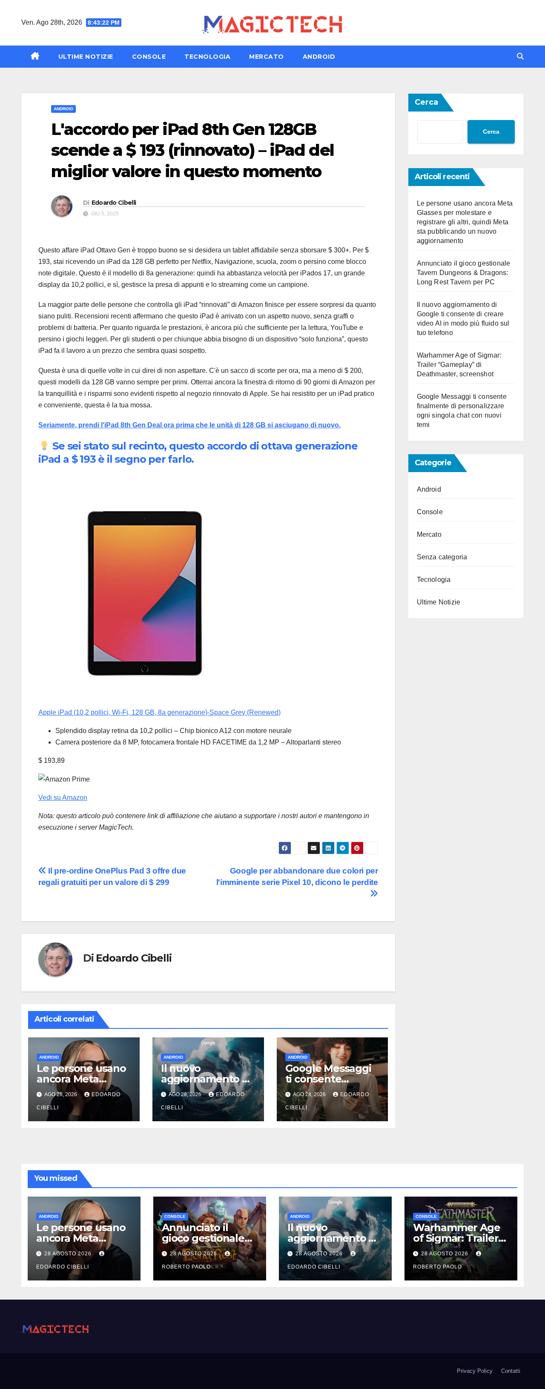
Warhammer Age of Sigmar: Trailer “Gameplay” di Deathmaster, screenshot (459, 365)
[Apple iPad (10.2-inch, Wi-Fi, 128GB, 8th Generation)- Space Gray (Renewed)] (144, 592)
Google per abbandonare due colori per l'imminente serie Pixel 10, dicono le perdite (297, 876)
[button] (520, 56)
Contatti (510, 1371)
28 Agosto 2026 (68, 1254)
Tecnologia (207, 56)
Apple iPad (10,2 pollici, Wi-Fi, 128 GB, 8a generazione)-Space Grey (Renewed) (159, 712)
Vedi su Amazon (62, 797)
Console (149, 56)
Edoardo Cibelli (114, 202)
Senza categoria (442, 557)
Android (319, 56)
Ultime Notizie (85, 56)
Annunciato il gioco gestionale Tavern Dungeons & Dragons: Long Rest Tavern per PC (464, 273)
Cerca (426, 102)
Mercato (266, 56)
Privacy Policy (475, 1371)
